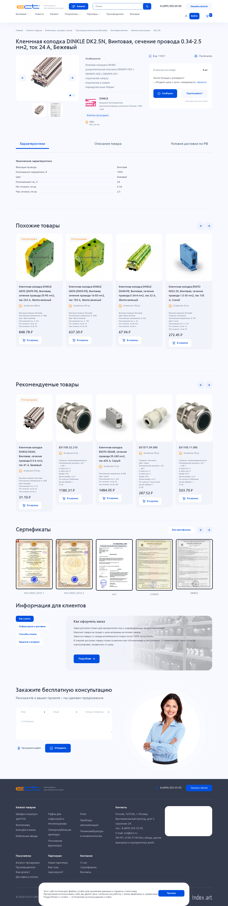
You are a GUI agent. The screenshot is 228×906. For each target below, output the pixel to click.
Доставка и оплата (27, 877)
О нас (83, 863)
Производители (115, 14)
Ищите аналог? (195, 93)
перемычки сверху (96, 78)
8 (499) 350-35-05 (171, 6)
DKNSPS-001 (110, 74)
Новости (39, 14)
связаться (201, 82)
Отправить (60, 748)
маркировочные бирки (99, 87)
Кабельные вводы (27, 836)
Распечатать (205, 56)
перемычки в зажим (97, 83)
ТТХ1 (91, 122)
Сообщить (167, 93)
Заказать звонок (199, 6)
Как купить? (23, 872)
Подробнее (84, 659)
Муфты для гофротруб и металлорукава (57, 819)
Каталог (54, 14)
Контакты (135, 14)
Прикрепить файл (31, 748)
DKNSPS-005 (124, 69)
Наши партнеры (58, 863)
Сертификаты (88, 867)
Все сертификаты (181, 530)
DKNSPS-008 (93, 74)
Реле (83, 814)
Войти (194, 16)
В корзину (32, 340)
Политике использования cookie (93, 897)
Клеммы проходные (97, 115)
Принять (171, 893)
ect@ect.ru (130, 833)
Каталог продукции (28, 863)
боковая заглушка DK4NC (100, 65)
